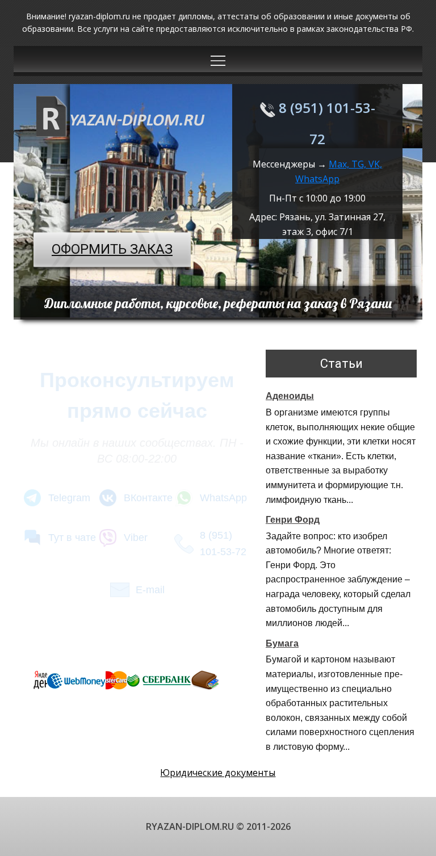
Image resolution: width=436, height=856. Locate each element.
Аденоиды (290, 396)
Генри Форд (293, 519)
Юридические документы (217, 772)
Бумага (282, 643)
